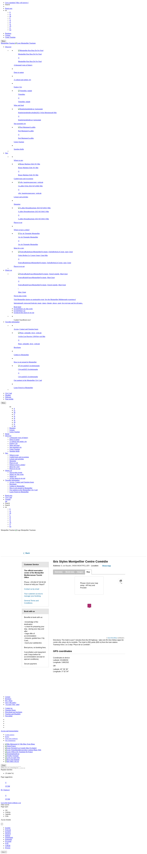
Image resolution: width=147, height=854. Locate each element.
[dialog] (73, 840)
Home (7, 434)
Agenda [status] (8, 814)
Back (27, 553)
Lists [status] (6, 816)
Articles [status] (7, 812)
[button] (75, 99)
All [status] (6, 810)
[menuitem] (77, 100)
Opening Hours (10, 710)
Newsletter (8, 716)
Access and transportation (9, 731)
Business (8, 33)
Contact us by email (31, 589)
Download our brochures (13, 712)
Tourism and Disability (13, 714)
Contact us (8, 708)
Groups (7, 35)
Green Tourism (10, 37)
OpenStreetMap (112, 638)
